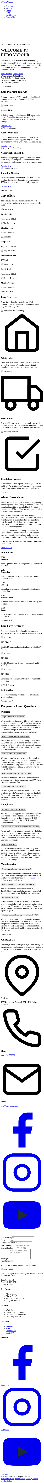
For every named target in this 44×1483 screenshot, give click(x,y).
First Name (6, 1238)
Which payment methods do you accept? (16, 773)
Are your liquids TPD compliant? (13, 809)
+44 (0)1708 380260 (33, 878)
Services (9, 8)
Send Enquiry (6, 1261)
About (8, 11)
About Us (9, 1326)
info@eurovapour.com (9, 1106)
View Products (6, 74)
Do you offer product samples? (13, 717)
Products (9, 6)
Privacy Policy (32, 1479)
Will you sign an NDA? (10, 897)
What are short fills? (9, 844)
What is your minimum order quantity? (15, 736)
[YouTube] (22, 1235)
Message (5, 1258)
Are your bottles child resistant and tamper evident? (20, 827)
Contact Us (10, 17)
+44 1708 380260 (8, 1055)
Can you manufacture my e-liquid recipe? (16, 869)
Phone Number (7, 1248)
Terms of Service (7, 1479)
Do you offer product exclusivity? (13, 786)
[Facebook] (22, 1150)
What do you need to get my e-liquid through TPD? (20, 915)
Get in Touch (18, 74)
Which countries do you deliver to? (14, 754)
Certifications (11, 15)
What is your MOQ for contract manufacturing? (18, 884)
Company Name (8, 1243)
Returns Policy (20, 1479)
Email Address (7, 1245)
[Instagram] (22, 1193)
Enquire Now (6, 126)
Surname (5, 1240)
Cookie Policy (6, 1481)
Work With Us (6, 548)
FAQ (8, 13)
